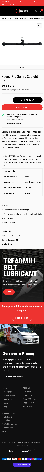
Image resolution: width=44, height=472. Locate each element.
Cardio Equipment (8, 392)
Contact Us (27, 392)
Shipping (12, 90)
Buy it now (22, 107)
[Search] (36, 11)
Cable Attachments (20, 18)
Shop (9, 18)
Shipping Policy (28, 403)
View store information (14, 123)
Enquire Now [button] (22, 318)
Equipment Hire (7, 428)
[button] (9, 292)
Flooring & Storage (9, 395)
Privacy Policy (28, 395)
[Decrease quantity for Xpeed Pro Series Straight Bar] (3, 100)
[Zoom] (39, 25)
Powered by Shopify (22, 445)
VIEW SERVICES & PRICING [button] (13, 376)
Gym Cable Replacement (11, 424)
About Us (26, 388)
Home (4, 18)
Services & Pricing (8, 413)
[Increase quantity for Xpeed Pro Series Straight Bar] (10, 100)
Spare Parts (6, 399)
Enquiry (4, 407)
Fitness (4, 388)
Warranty (5, 431)
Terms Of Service (29, 399)
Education (5, 403)
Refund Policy (28, 406)
